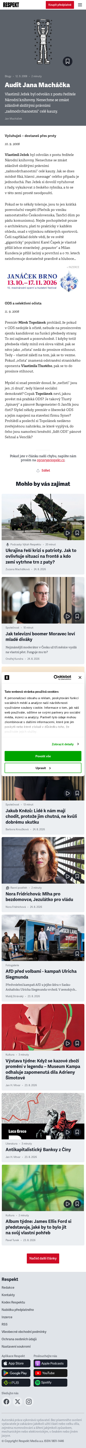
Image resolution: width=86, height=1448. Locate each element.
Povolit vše (43, 756)
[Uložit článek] (67, 61)
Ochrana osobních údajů (19, 1339)
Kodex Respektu (13, 1302)
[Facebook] (6, 1405)
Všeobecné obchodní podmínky (24, 1332)
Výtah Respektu (32, 544)
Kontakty (8, 1295)
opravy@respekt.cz (51, 460)
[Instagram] (29, 1405)
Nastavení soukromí (16, 1347)
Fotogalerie (12, 965)
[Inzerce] (43, 281)
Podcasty (15, 544)
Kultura (10, 1054)
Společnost (12, 627)
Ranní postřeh (18, 887)
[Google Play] (16, 1373)
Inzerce (7, 1317)
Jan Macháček (13, 118)
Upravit (41, 767)
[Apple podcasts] (50, 1363)
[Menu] (80, 5)
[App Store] (16, 1363)
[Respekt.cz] (11, 4)
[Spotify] (50, 1383)
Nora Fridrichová (16, 907)
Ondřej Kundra (14, 659)
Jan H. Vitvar (13, 1085)
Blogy (8, 76)
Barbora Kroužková (17, 829)
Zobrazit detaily (63, 744)
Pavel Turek (12, 1240)
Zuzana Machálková (18, 569)
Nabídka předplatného (18, 1310)
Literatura (11, 1143)
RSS (5, 1324)
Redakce (8, 1288)
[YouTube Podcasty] (50, 1373)
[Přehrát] (68, 533)
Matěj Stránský (14, 996)
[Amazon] (16, 1383)
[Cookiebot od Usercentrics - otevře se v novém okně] (54, 677)
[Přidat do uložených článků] (77, 533)
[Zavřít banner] (80, 677)
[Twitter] (17, 1405)
